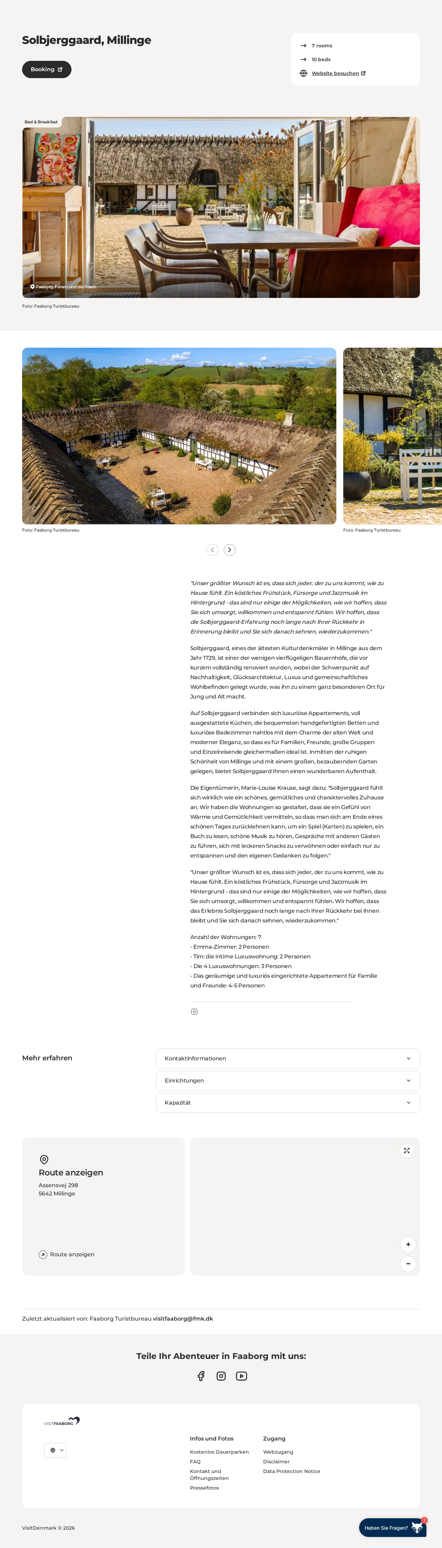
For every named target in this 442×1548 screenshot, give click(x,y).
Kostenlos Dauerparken (219, 1452)
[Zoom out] (408, 1264)
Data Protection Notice (291, 1471)
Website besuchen (335, 73)
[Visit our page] (201, 1376)
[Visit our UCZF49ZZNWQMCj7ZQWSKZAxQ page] (242, 1376)
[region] (305, 1206)
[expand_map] (406, 1150)
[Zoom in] (408, 1244)
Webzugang (278, 1452)
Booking (43, 69)
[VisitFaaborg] (62, 1421)
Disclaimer (276, 1461)
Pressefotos (204, 1488)
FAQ (195, 1461)
